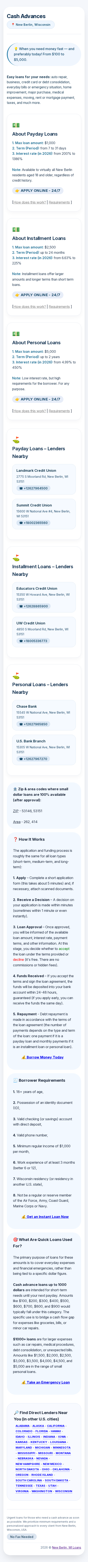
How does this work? (29, 202)
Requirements (59, 202)
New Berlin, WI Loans (66, 1547)
